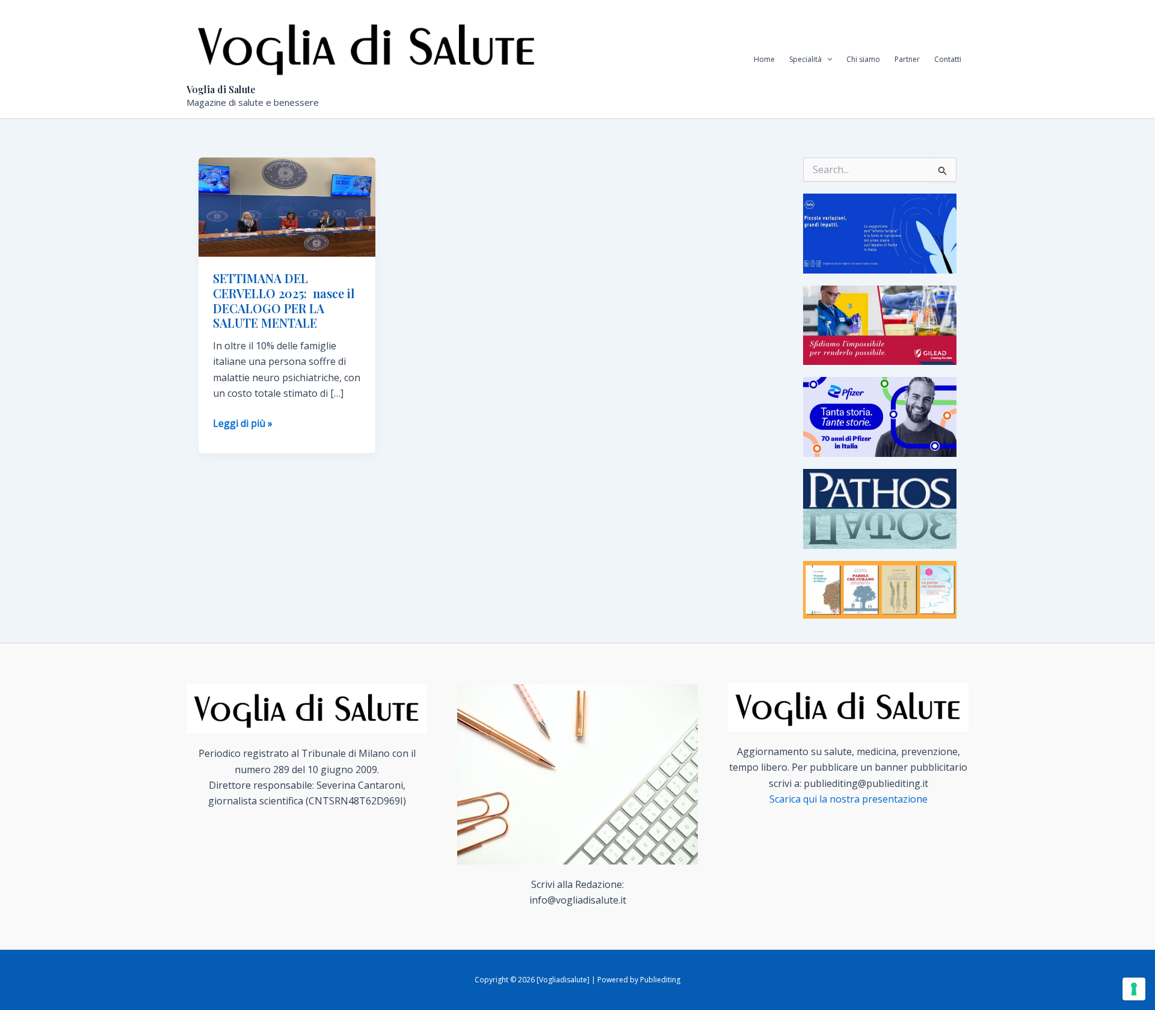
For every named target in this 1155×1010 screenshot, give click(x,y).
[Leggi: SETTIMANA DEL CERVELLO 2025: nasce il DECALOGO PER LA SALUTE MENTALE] (287, 206)
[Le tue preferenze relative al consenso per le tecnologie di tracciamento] (1134, 989)
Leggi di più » (243, 423)
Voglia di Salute (221, 89)
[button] (827, 59)
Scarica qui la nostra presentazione (848, 799)
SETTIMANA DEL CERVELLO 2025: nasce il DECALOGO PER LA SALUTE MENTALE (283, 300)
